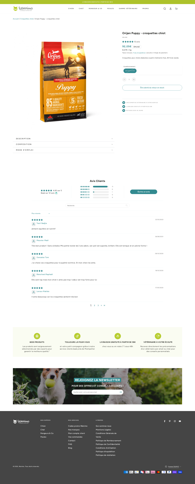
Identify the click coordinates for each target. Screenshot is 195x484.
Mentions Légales (103, 430)
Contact (71, 441)
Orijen (124, 37)
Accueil (16, 19)
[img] (37, 220)
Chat (43, 430)
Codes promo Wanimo (77, 426)
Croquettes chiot (27, 19)
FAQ (70, 444)
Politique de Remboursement (108, 441)
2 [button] (94, 305)
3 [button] (98, 305)
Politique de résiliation (105, 455)
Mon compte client (76, 433)
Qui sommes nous (103, 426)
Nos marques (74, 430)
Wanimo (21, 466)
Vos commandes (75, 437)
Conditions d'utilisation (106, 448)
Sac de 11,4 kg (130, 70)
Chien (43, 426)
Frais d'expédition (139, 53)
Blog (70, 448)
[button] (165, 8)
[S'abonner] (120, 392)
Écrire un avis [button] (144, 192)
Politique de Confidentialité (108, 444)
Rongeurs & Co (47, 433)
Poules (43, 437)
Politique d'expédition (105, 451)
